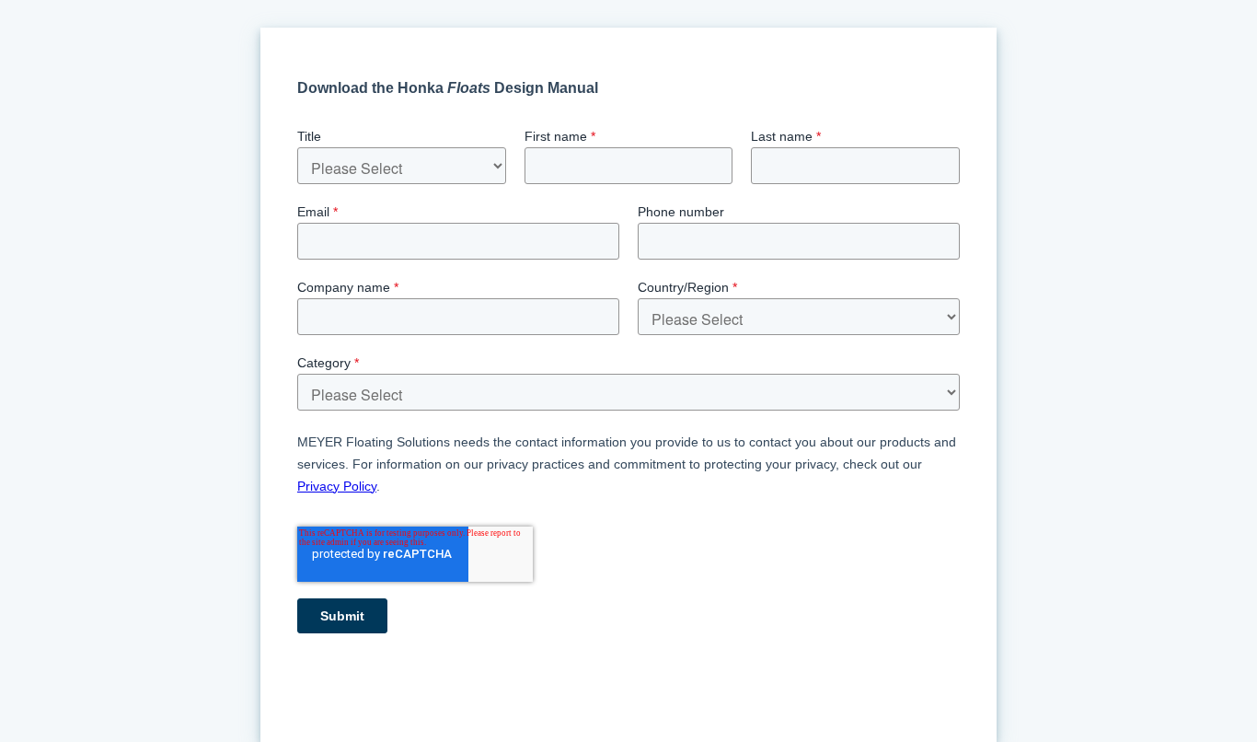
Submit (342, 616)
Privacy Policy (336, 486)
